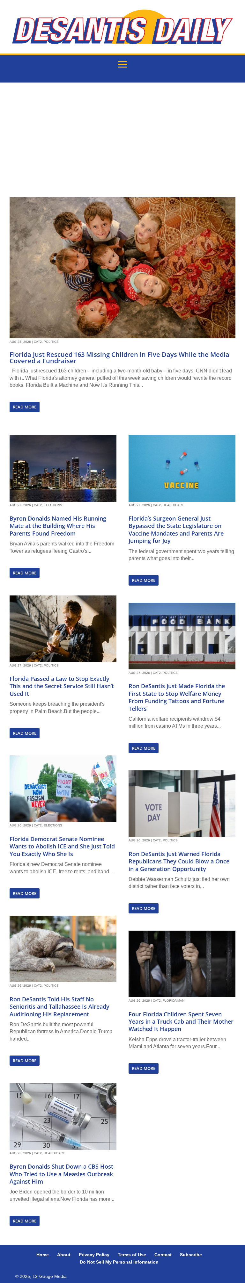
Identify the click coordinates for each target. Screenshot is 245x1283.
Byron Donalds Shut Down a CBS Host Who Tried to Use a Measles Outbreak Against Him (61, 1174)
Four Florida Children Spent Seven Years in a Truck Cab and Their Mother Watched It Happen (181, 1021)
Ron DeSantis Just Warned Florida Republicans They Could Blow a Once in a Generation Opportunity (179, 861)
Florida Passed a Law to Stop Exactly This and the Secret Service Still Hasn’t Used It (62, 686)
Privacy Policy (94, 1254)
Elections (53, 505)
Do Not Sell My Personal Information (119, 1262)
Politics (51, 341)
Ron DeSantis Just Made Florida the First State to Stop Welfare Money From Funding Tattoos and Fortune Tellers (177, 697)
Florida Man (173, 1000)
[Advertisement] (122, 139)
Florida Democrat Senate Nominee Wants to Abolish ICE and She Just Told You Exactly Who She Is (62, 846)
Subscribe (191, 1254)
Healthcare (54, 1153)
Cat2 (38, 341)
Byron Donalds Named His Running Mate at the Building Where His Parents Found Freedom (58, 526)
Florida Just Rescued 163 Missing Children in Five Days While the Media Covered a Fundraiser (119, 357)
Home (42, 1254)
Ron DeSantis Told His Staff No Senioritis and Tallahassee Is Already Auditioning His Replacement (59, 1006)
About (64, 1254)
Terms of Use (132, 1254)
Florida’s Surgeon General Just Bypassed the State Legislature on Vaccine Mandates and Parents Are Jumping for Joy (176, 529)
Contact (163, 1254)
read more (24, 407)
